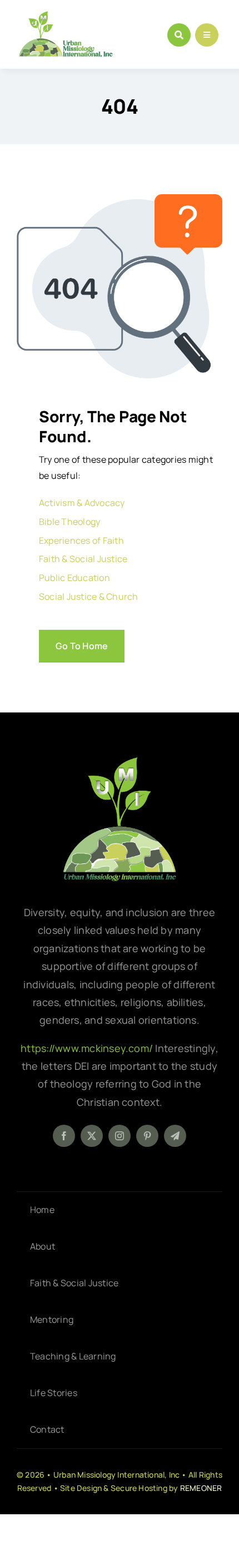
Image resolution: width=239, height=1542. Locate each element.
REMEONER (201, 1488)
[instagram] (119, 1136)
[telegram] (175, 1136)
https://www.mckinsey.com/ (88, 1048)
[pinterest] (147, 1136)
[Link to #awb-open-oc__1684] (206, 35)
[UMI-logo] (119, 761)
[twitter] (92, 1136)
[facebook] (64, 1136)
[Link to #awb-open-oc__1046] (179, 35)
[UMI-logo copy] (65, 15)
